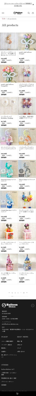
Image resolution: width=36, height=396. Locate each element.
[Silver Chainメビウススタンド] (27, 169)
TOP (3, 19)
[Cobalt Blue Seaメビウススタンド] (9, 199)
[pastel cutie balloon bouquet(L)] (9, 74)
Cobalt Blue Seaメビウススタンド (9, 210)
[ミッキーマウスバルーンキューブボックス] (9, 232)
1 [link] (12, 293)
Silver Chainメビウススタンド (27, 180)
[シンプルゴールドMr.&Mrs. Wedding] (9, 106)
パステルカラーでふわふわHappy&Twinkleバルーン (26, 86)
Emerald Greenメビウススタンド (8, 180)
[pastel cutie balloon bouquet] (27, 41)
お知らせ (19, 345)
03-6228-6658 (6, 313)
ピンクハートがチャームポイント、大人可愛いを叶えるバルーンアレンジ (8, 53)
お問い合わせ (21, 351)
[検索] (29, 13)
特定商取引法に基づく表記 (8, 378)
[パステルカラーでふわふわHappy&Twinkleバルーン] (27, 74)
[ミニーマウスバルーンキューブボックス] (27, 232)
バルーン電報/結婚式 (7, 341)
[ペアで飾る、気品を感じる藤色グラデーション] (27, 106)
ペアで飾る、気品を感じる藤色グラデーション (26, 117)
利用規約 (3, 385)
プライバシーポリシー (7, 382)
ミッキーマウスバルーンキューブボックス (8, 243)
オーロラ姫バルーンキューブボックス (8, 273)
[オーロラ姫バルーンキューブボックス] (9, 262)
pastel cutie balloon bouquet (25, 52)
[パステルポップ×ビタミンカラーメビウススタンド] (27, 137)
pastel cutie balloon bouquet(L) (7, 85)
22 (24, 293)
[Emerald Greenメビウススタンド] (9, 169)
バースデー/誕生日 (6, 345)
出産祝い (3, 351)
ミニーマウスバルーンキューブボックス (26, 243)
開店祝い (3, 348)
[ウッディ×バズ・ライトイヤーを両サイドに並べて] (27, 199)
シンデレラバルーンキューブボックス (26, 273)
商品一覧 (19, 341)
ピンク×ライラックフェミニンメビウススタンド (8, 147)
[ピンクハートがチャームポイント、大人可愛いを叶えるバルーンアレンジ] (9, 41)
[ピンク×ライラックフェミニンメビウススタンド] (9, 137)
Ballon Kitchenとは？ (7, 369)
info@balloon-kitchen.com (10, 324)
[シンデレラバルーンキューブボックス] (27, 262)
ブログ (19, 348)
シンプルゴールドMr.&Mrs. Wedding (7, 117)
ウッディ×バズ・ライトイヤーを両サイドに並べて (26, 211)
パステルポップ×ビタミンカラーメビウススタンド (26, 148)
